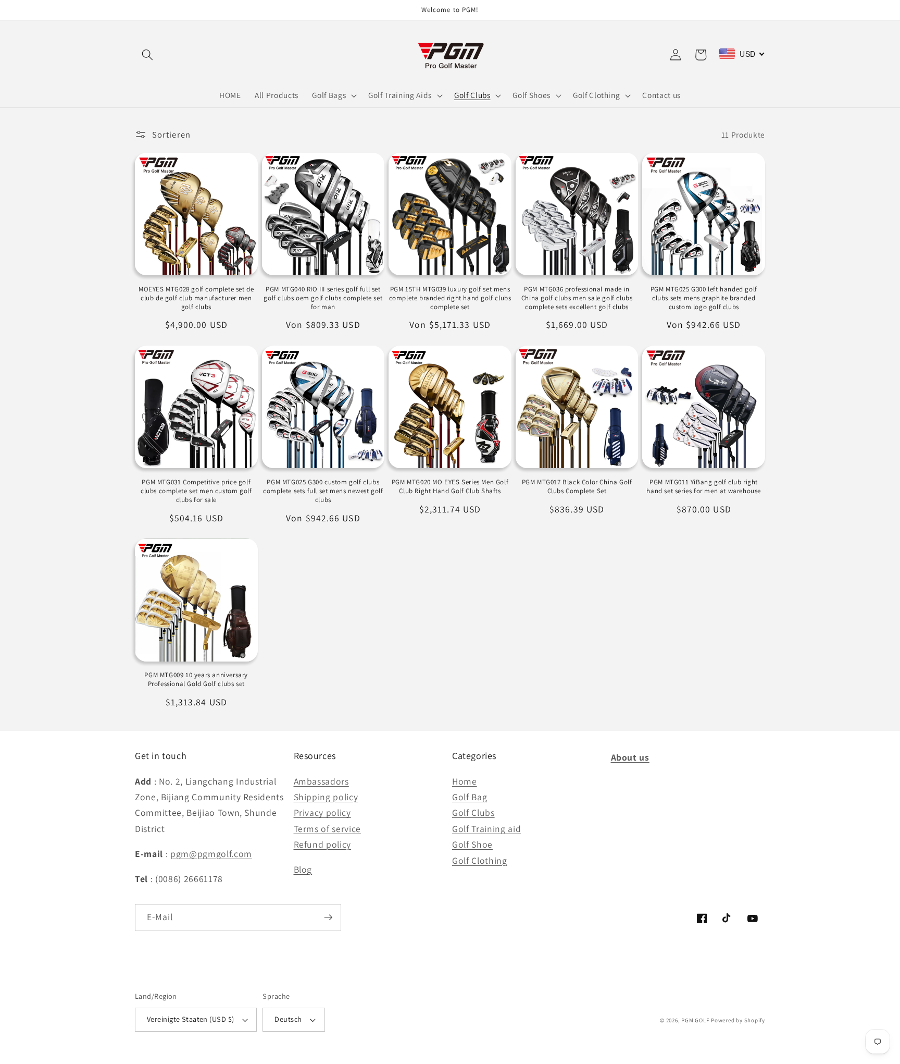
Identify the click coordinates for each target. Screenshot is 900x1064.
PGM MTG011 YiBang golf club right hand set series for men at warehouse (703, 486)
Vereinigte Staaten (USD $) (190, 1019)
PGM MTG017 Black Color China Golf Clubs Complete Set (577, 486)
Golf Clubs (473, 812)
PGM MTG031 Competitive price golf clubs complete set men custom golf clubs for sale (196, 491)
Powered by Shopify (738, 1020)
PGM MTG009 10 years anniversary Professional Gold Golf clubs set (196, 679)
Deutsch (288, 1019)
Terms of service (327, 829)
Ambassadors (321, 781)
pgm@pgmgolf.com (211, 854)
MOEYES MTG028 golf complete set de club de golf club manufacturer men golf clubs (196, 298)
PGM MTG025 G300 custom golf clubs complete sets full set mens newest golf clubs (323, 491)
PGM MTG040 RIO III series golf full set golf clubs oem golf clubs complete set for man (323, 298)
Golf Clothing (479, 860)
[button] (147, 54)
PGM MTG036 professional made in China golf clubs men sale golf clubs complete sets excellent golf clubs (577, 298)
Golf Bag (469, 797)
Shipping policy (326, 797)
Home (464, 781)
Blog (303, 869)
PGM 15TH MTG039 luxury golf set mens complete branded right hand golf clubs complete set (450, 298)
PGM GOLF (695, 1020)
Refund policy (323, 844)
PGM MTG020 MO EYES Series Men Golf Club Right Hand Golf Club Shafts (450, 486)
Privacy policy (322, 812)
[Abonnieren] (328, 917)
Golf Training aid (486, 829)
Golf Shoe (472, 844)
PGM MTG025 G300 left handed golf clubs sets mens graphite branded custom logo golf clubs (704, 298)
